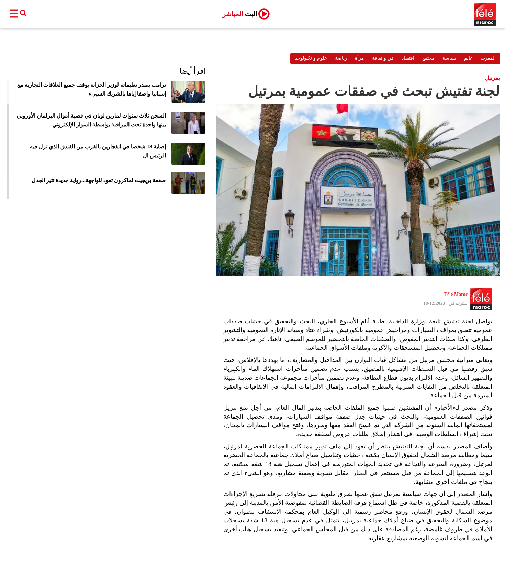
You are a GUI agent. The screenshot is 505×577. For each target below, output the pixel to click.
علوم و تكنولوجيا (310, 58)
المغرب (488, 58)
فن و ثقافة (383, 58)
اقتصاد (408, 58)
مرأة (359, 58)
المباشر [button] (240, 14)
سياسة (449, 58)
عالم (468, 58)
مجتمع (428, 58)
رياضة (341, 58)
